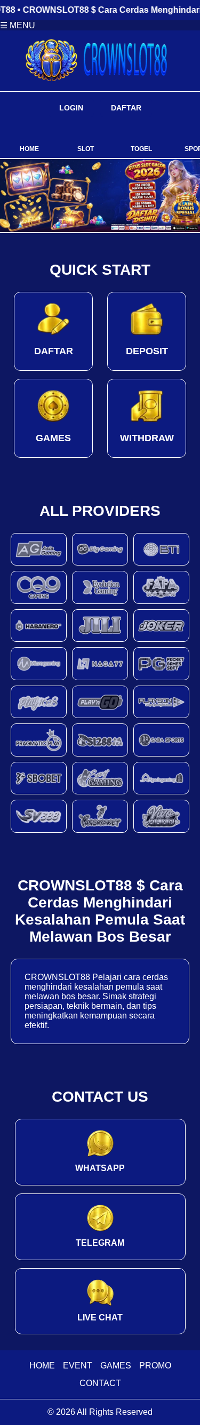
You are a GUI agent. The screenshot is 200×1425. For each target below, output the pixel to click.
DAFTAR (126, 108)
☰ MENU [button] (17, 25)
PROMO (155, 1365)
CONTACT (100, 1383)
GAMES (115, 1365)
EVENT (77, 1365)
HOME (42, 1365)
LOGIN (71, 108)
